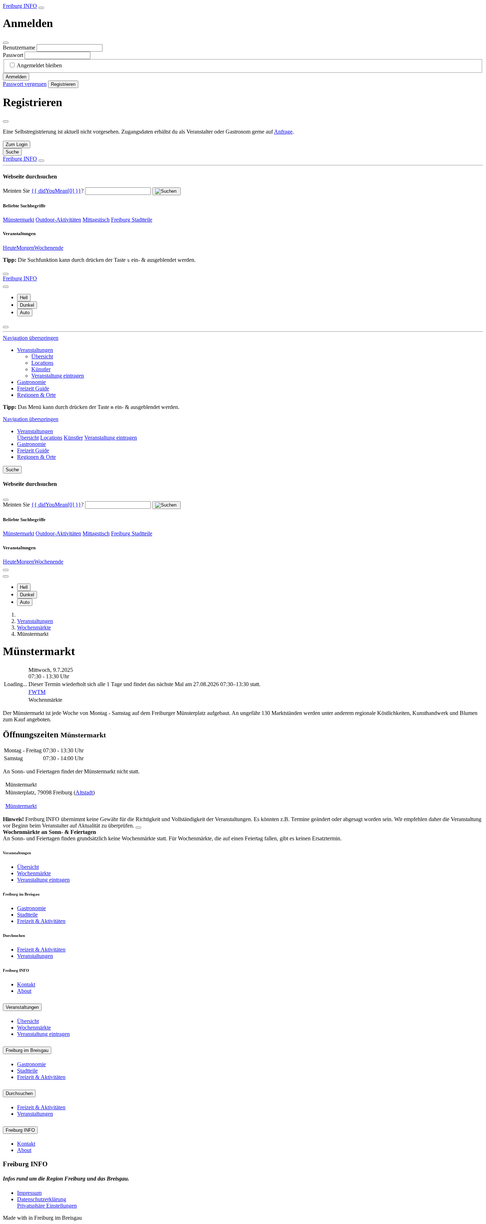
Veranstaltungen (35, 350)
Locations (42, 363)
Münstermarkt (18, 220)
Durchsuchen (19, 1093)
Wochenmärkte (34, 873)
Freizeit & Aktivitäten (41, 921)
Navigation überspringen (30, 338)
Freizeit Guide (33, 388)
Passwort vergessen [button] (25, 84)
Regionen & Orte (36, 395)
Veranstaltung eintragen (57, 376)
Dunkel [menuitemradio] (27, 305)
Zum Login (16, 144)
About (24, 991)
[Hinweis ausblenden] (138, 827)
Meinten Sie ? (43, 191)
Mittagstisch (96, 220)
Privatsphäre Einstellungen (47, 1206)
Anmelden (16, 76)
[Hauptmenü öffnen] (6, 274)
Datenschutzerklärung (41, 1199)
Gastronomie (31, 382)
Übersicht (42, 356)
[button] (56, 191)
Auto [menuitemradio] (25, 312)
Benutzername (19, 48)
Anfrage (283, 132)
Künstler (41, 369)
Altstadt (84, 792)
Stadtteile (27, 915)
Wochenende (48, 248)
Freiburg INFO (20, 6)
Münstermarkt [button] (21, 806)
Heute (9, 248)
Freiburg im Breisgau (27, 1050)
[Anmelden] (41, 8)
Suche (12, 469)
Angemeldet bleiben (39, 65)
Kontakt (26, 984)
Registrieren (63, 84)
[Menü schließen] (6, 327)
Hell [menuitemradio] (24, 297)
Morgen (25, 248)
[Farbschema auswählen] (6, 287)
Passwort (13, 55)
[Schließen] (6, 43)
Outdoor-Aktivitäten (58, 220)
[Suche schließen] (41, 161)
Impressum (29, 1193)
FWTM (37, 692)
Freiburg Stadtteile (131, 220)
